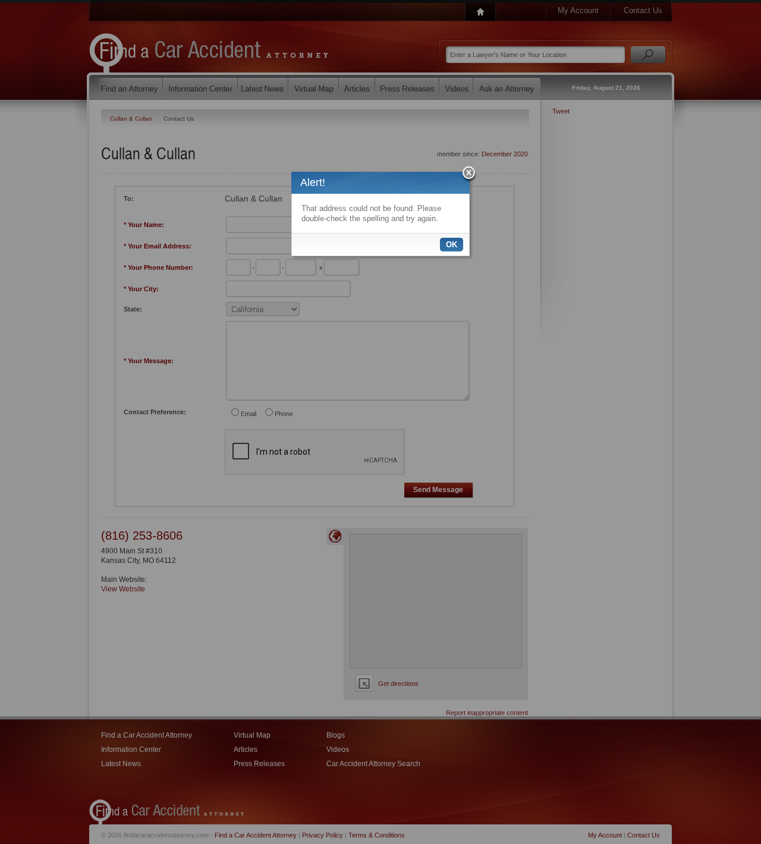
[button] (469, 174)
